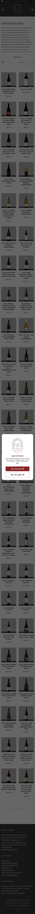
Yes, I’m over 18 (17, 469)
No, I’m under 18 (17, 475)
